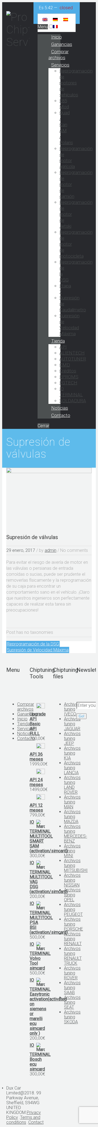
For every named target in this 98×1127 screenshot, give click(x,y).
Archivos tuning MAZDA (72, 816)
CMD (64, 365)
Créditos (67, 370)
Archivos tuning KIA (72, 753)
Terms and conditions (23, 1120)
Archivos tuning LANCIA (72, 767)
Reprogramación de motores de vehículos (76, 82)
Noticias (59, 408)
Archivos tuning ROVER (72, 972)
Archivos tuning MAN (72, 801)
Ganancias (61, 44)
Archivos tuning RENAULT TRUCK (73, 956)
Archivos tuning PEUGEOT (73, 909)
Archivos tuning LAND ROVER (72, 785)
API (63, 347)
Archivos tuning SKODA (72, 1016)
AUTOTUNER (72, 359)
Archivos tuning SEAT (72, 1002)
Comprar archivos (58, 54)
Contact (36, 1122)
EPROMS (68, 376)
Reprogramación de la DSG (33, 644)
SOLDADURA (72, 400)
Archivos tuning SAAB (72, 987)
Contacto (60, 415)
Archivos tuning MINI (72, 850)
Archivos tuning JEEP (72, 738)
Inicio (56, 37)
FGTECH (68, 382)
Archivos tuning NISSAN (72, 880)
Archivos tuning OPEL (72, 894)
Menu (43, 26)
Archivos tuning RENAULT (73, 938)
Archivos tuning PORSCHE (73, 924)
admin (50, 550)
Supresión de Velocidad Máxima (38, 650)
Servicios (60, 65)
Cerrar (43, 425)
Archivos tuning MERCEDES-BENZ (75, 834)
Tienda (58, 341)
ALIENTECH (72, 353)
